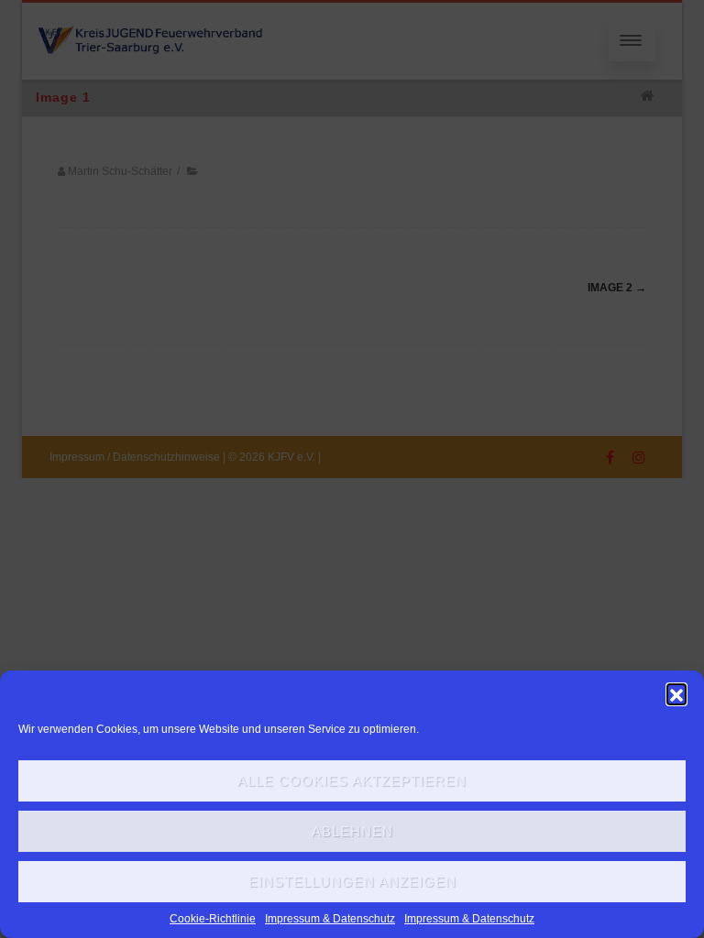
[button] (676, 693)
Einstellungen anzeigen (352, 881)
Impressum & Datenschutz (330, 918)
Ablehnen (352, 831)
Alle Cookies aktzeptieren (352, 781)
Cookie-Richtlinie (213, 918)
